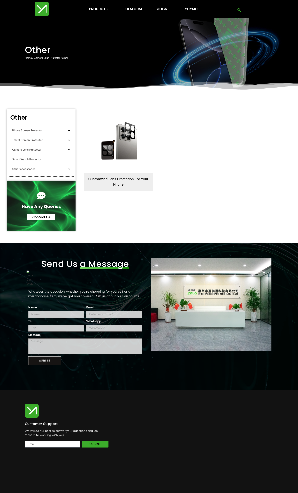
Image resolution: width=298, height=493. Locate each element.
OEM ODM (133, 9)
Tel (30, 321)
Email (90, 307)
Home (28, 58)
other (18, 117)
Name (32, 307)
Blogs (161, 9)
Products (98, 9)
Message (34, 335)
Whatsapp (93, 321)
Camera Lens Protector (47, 58)
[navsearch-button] (239, 10)
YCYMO (191, 9)
